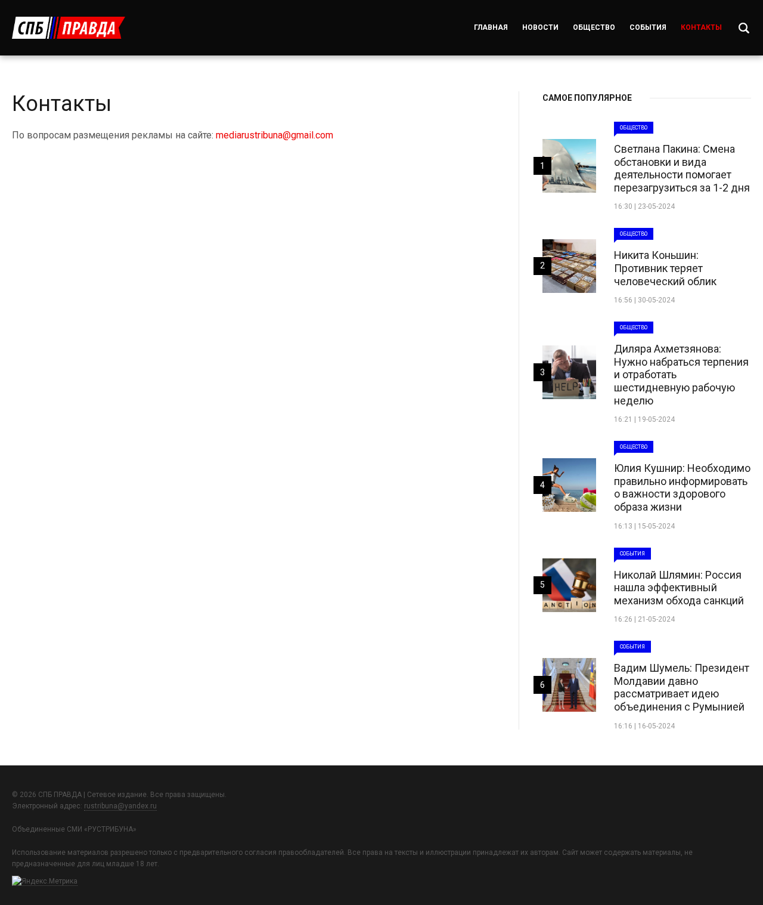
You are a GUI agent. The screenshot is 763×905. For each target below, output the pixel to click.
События (647, 27)
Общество (594, 27)
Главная (491, 27)
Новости (540, 27)
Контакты (701, 27)
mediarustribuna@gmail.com (274, 135)
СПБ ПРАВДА (68, 28)
